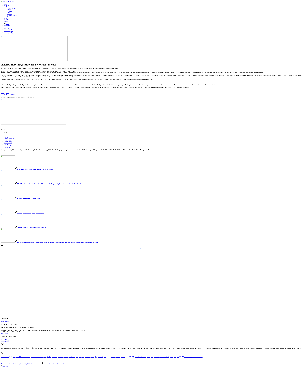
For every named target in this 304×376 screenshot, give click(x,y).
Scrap (136, 357)
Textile (172, 357)
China (14, 357)
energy (45, 357)
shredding (145, 357)
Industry (73, 357)
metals (88, 357)
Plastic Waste (118, 357)
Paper (99, 357)
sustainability (157, 357)
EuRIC (49, 357)
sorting (149, 357)
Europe (53, 357)
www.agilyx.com (5, 93)
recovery (123, 357)
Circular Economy (25, 357)
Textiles (175, 357)
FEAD (56, 357)
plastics (113, 357)
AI (1, 357)
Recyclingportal (5, 341)
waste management (189, 357)
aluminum (4, 357)
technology (168, 357)
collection (33, 357)
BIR (10, 357)
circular (17, 357)
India (70, 357)
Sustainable (162, 357)
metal (86, 357)
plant (104, 357)
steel (152, 357)
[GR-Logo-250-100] (8, 1)
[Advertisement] (7, 292)
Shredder (140, 357)
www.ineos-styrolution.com (7, 94)
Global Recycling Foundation (63, 357)
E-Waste (37, 357)
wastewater (197, 357)
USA (178, 357)
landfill (77, 357)
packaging (94, 357)
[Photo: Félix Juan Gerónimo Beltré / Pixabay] (34, 60)
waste (181, 357)
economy (41, 357)
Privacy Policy (4, 333)
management (81, 357)
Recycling (129, 356)
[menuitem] (153, 4)
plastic (108, 357)
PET (102, 357)
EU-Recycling (4, 339)
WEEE (201, 357)
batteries (7, 357)
